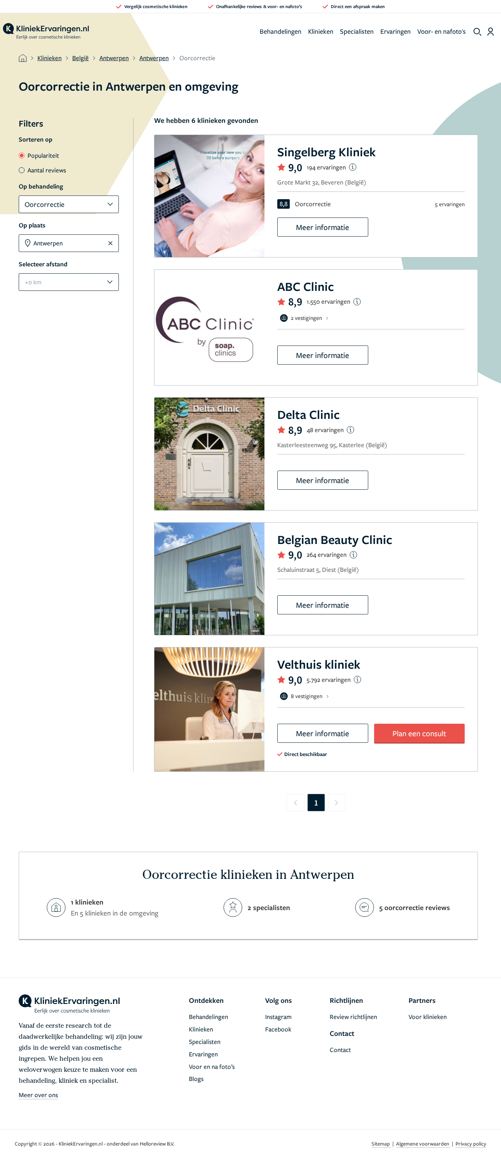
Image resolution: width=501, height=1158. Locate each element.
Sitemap (381, 1143)
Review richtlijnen (353, 1016)
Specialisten (357, 31)
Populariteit (43, 155)
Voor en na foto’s (212, 1066)
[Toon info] (352, 167)
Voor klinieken (428, 1016)
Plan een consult (419, 733)
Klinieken (320, 31)
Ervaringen (395, 31)
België (80, 58)
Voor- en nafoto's (441, 31)
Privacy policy (471, 1143)
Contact (340, 1049)
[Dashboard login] (490, 32)
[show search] (477, 32)
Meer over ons (38, 1095)
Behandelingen (280, 31)
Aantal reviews (47, 170)
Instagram (278, 1016)
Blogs (196, 1078)
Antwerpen (114, 58)
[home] (46, 31)
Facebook (278, 1029)
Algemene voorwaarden (423, 1143)
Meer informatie (322, 227)
